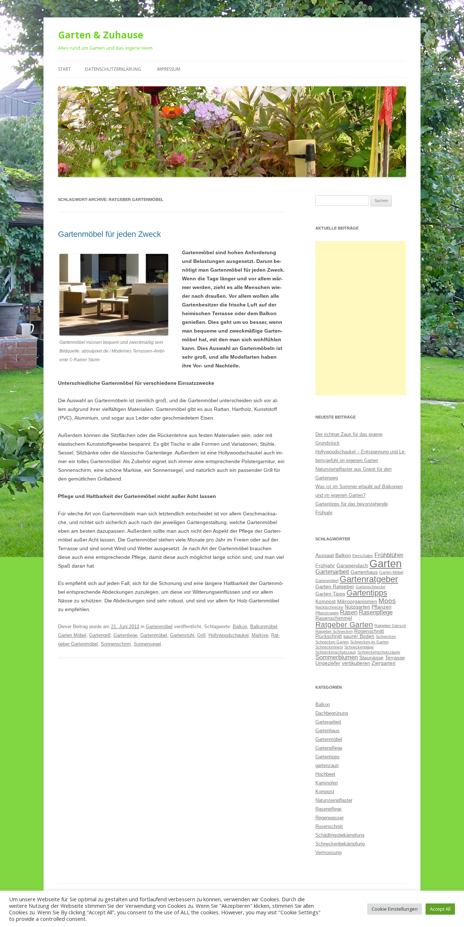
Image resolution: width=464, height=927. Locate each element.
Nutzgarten (357, 607)
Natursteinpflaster (333, 800)
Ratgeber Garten (344, 624)
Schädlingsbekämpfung (339, 835)
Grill (201, 635)
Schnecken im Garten (369, 642)
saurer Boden (358, 636)
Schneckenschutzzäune (378, 652)
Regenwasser (329, 817)
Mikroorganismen (357, 601)
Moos (387, 601)
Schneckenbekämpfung (340, 843)
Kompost (325, 601)
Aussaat (324, 555)
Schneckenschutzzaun (335, 652)
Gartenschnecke (370, 587)
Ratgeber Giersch (390, 625)
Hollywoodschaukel (228, 635)
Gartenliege (125, 635)
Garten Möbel (72, 635)
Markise (260, 635)
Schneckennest (329, 647)
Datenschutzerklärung (113, 69)
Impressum (168, 69)
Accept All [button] (440, 909)
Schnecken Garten (332, 642)
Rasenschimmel (333, 618)
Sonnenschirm (116, 644)
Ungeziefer (327, 663)
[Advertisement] (360, 318)
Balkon (240, 626)
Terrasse (395, 657)
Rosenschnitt (369, 631)
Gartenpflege (328, 748)
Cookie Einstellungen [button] (395, 909)
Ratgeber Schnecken (334, 631)
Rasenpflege (376, 612)
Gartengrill (100, 635)
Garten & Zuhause (100, 34)
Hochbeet (325, 774)
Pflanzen (382, 607)
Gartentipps (367, 592)
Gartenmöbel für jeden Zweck (109, 234)
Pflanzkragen (327, 613)
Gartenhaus (364, 572)
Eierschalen (362, 555)
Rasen (348, 612)
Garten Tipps (330, 594)
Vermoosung (328, 852)
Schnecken (386, 636)
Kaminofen (326, 783)
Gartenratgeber (369, 579)
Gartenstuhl (182, 635)
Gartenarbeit (332, 571)
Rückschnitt (328, 636)
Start (64, 69)
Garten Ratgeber (334, 586)
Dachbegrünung (331, 713)
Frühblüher (388, 555)
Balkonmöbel (263, 626)
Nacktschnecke (329, 607)
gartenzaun (327, 765)
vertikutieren (356, 663)
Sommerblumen (336, 657)
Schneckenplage (359, 647)
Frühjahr (325, 565)
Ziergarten (383, 663)
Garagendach (352, 565)
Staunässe (371, 657)
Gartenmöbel (159, 626)
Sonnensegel (147, 644)
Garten (385, 563)
